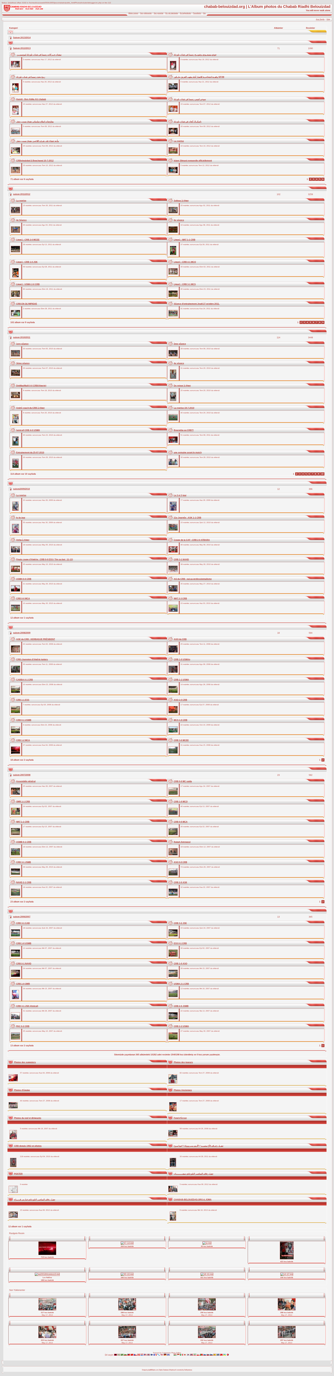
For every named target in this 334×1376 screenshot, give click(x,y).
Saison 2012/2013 (22, 48)
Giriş (328, 19)
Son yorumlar (158, 13)
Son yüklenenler (146, 13)
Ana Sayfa (320, 19)
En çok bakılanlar (171, 13)
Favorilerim (197, 13)
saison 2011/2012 (21, 194)
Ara (204, 13)
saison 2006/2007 (21, 916)
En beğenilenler (185, 13)
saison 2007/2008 (21, 775)
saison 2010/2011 (21, 337)
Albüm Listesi (133, 13)
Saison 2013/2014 (22, 37)
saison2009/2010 (21, 489)
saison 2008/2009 (21, 633)
